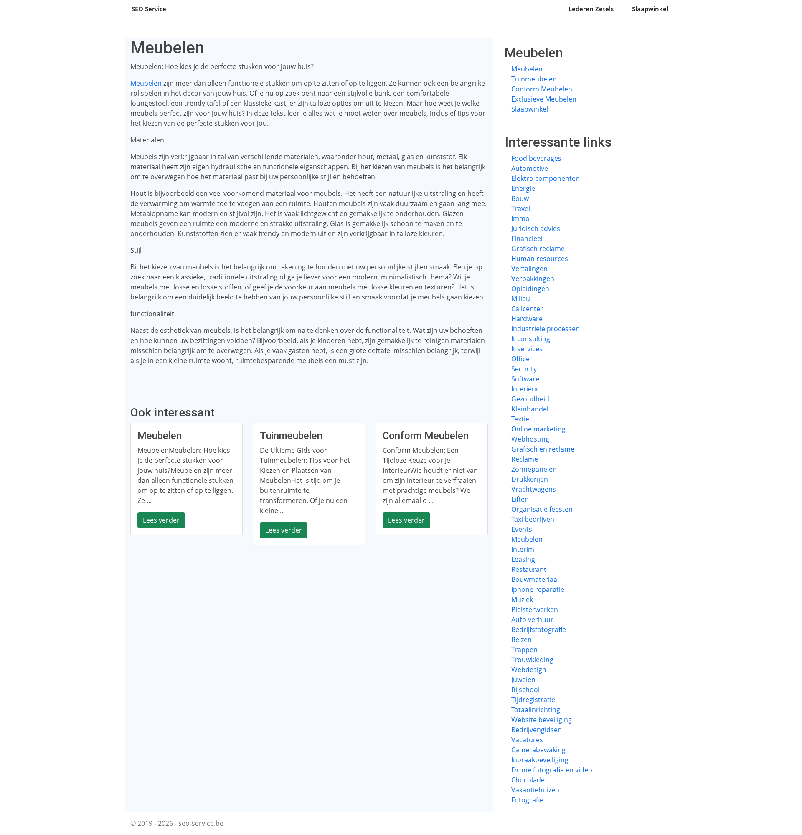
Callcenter (527, 308)
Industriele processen (545, 328)
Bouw (520, 198)
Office (520, 358)
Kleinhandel (529, 409)
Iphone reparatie (537, 589)
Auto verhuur (532, 619)
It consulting (530, 338)
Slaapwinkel (650, 9)
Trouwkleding (532, 659)
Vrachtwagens (533, 489)
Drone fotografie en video (551, 769)
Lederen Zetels (591, 9)
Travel (520, 208)
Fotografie (527, 800)
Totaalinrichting (535, 709)
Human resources (539, 258)
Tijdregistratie (533, 699)
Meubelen (146, 83)
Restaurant (528, 569)
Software (525, 378)
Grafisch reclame (538, 248)
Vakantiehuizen (535, 789)
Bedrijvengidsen (536, 729)
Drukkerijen (529, 479)
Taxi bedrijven (532, 519)
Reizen (521, 639)
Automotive (529, 168)
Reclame (524, 459)
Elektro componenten (545, 178)
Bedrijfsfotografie (538, 629)
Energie (523, 188)
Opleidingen (530, 288)
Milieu (520, 298)
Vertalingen (529, 268)
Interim (522, 549)
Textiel (521, 419)
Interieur (525, 388)
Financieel (527, 238)
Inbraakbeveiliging (540, 759)
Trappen (524, 649)
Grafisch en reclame (542, 449)
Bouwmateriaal (535, 579)
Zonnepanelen (534, 469)
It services (527, 348)
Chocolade (528, 779)
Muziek (522, 599)
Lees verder (161, 520)
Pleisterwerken (534, 609)
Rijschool (525, 689)
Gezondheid (530, 399)
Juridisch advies (535, 228)
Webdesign (528, 669)
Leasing (523, 559)
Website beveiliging (541, 719)
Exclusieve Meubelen (543, 99)
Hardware (527, 318)
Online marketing (538, 429)
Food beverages (536, 158)
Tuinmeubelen (534, 79)
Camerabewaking (538, 749)
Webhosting (530, 439)
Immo (520, 218)
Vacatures (527, 739)
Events (521, 529)
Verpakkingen (532, 278)
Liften (520, 499)
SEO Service (149, 9)
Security (524, 368)
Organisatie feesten (542, 509)
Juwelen (523, 679)
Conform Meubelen (541, 89)
